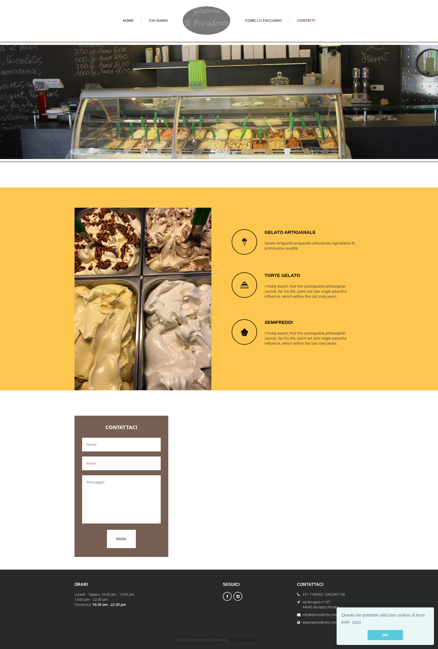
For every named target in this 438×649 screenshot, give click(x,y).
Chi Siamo (158, 21)
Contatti (306, 21)
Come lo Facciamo (263, 21)
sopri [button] (356, 622)
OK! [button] (385, 635)
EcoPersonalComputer (245, 640)
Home (128, 21)
